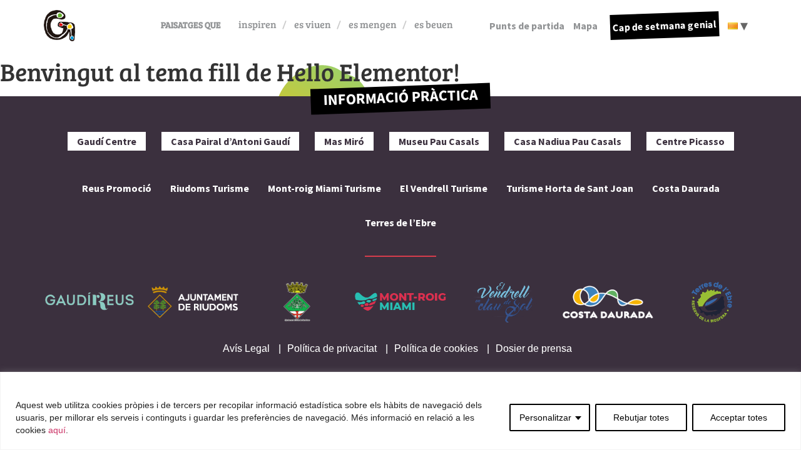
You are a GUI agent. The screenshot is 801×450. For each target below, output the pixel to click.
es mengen (373, 24)
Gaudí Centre (106, 141)
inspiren (257, 24)
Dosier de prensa (534, 348)
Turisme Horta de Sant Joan (569, 188)
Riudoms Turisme (209, 188)
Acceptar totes (738, 417)
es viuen (312, 24)
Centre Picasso (690, 141)
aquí (57, 430)
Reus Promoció (116, 188)
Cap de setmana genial (665, 26)
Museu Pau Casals (439, 141)
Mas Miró (344, 141)
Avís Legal (246, 348)
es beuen (433, 24)
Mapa (585, 25)
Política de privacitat (332, 348)
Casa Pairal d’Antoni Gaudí (230, 141)
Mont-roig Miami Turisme (324, 188)
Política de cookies (436, 348)
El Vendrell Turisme (443, 188)
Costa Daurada (686, 188)
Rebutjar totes (641, 417)
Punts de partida (526, 25)
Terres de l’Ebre (400, 222)
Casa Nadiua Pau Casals (567, 141)
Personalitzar (545, 417)
